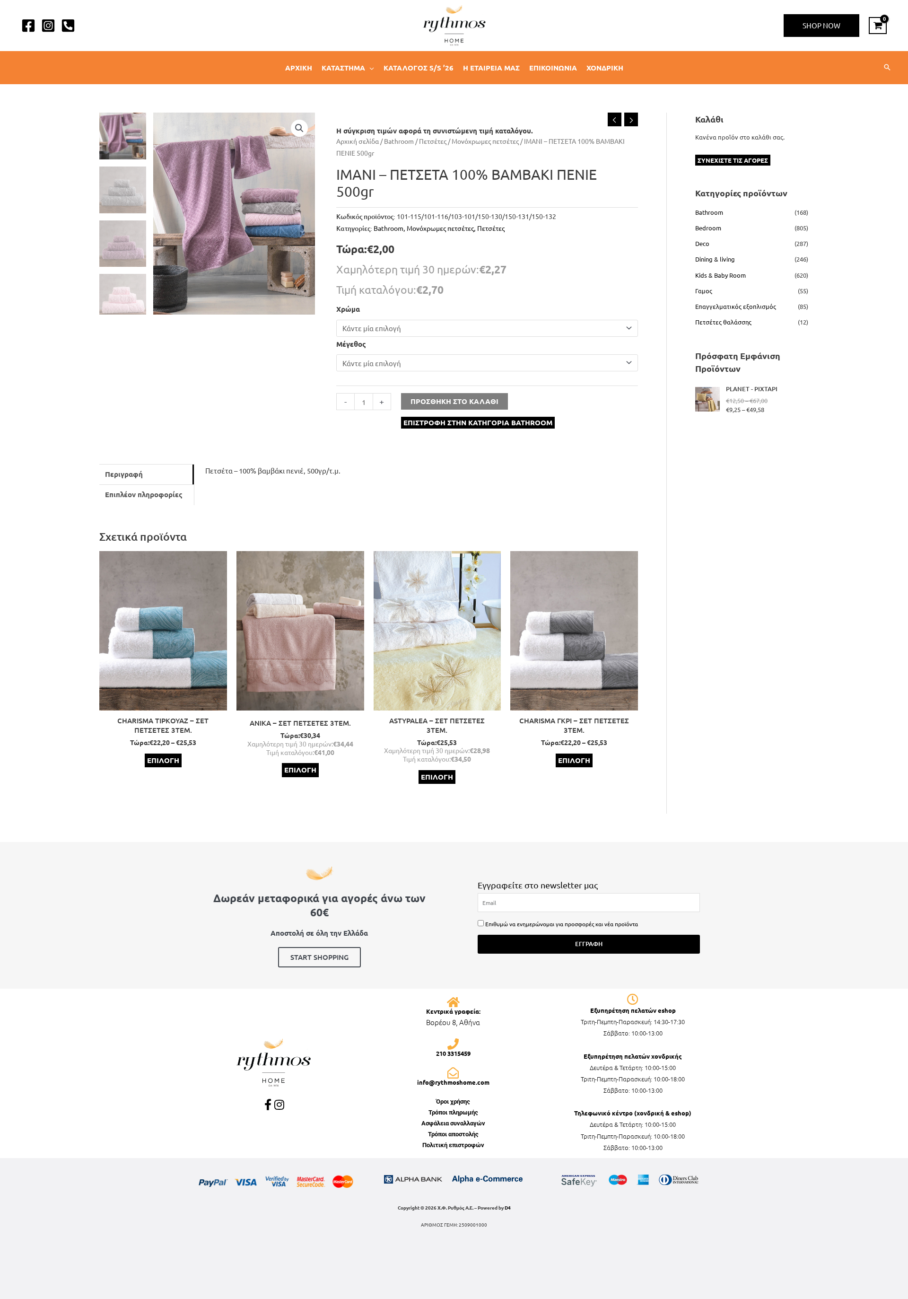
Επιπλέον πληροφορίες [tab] (144, 494)
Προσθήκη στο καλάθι (454, 401)
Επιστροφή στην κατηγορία (477, 422)
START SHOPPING (319, 957)
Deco (702, 243)
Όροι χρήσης (453, 1101)
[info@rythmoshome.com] (453, 1073)
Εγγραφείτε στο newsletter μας (538, 885)
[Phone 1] (68, 25)
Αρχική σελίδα (357, 141)
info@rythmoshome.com (453, 1082)
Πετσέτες (432, 141)
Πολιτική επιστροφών (453, 1145)
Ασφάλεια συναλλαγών (453, 1123)
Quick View (163, 702)
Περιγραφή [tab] (124, 474)
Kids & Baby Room (720, 275)
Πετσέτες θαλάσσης (723, 322)
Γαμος (703, 291)
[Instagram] (48, 25)
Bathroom (399, 141)
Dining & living (715, 259)
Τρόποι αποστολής (453, 1134)
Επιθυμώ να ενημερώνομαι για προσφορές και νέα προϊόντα (561, 924)
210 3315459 (453, 1053)
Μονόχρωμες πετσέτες (485, 141)
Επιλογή (163, 760)
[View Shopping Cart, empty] (878, 25)
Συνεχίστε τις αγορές (733, 160)
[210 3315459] (453, 1044)
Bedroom (708, 228)
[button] (821, 25)
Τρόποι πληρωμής (453, 1112)
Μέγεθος (351, 344)
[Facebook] (28, 25)
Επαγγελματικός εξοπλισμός (735, 306)
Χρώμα (348, 309)
